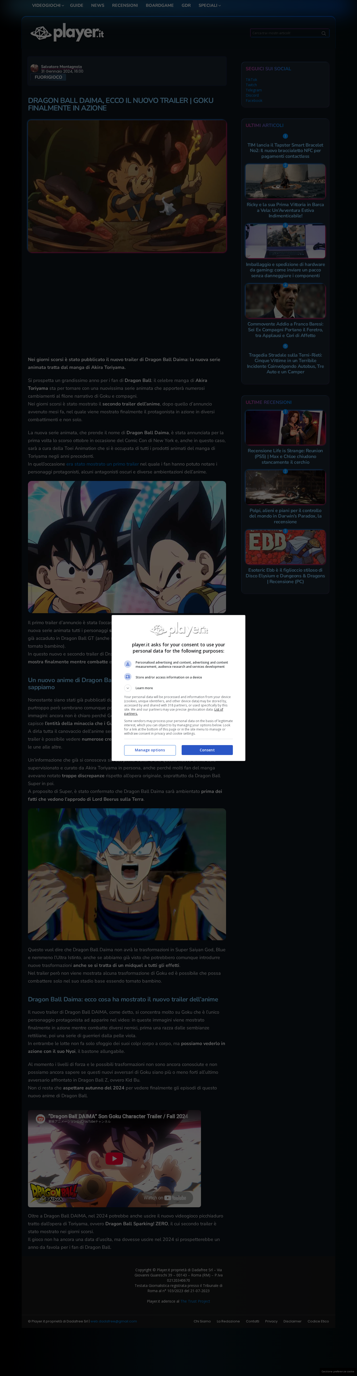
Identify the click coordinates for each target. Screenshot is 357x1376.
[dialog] (178, 688)
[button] (178, 688)
